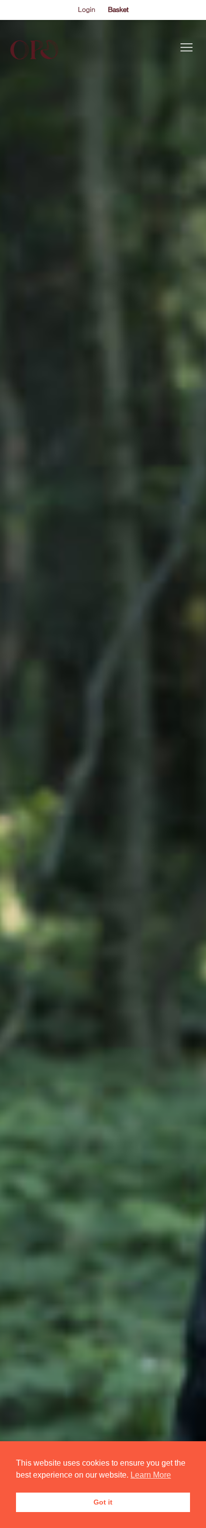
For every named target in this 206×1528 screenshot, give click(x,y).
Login (86, 9)
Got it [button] (103, 1502)
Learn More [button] (150, 1475)
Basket (118, 9)
